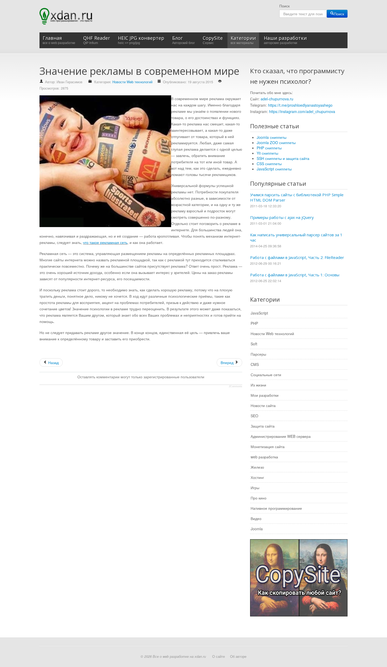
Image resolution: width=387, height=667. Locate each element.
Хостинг (257, 477)
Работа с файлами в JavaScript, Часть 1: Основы (294, 274)
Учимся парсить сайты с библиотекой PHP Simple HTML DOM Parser (297, 197)
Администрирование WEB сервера (281, 436)
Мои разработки (265, 395)
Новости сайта (263, 405)
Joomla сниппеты (271, 137)
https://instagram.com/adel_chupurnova (302, 111)
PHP (254, 323)
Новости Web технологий (132, 81)
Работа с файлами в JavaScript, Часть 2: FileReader (297, 257)
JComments (235, 386)
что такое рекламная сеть (105, 242)
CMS (255, 364)
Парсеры (258, 354)
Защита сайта (263, 426)
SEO (254, 415)
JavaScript (259, 313)
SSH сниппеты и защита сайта (283, 158)
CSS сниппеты (269, 163)
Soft (254, 343)
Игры (255, 487)
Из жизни (258, 385)
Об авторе (238, 656)
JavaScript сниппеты (274, 168)
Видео (256, 518)
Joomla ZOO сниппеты (276, 142)
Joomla (257, 528)
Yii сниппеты (267, 153)
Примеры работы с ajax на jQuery (282, 217)
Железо (257, 467)
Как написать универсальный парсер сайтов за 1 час (296, 237)
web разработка (264, 456)
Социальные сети (266, 374)
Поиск (284, 5)
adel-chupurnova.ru (277, 98)
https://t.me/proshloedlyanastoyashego (300, 105)
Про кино (258, 498)
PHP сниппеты (269, 147)
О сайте (218, 656)
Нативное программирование (276, 508)
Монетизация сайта (268, 446)
